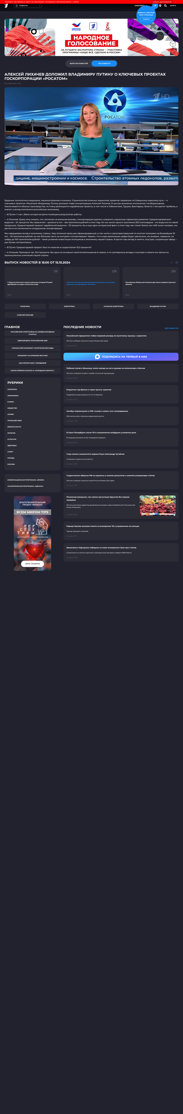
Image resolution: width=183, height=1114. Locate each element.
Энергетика (69, 306)
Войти (173, 5)
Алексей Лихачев (25, 315)
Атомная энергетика (114, 306)
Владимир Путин (158, 306)
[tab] (79, 64)
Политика (25, 306)
